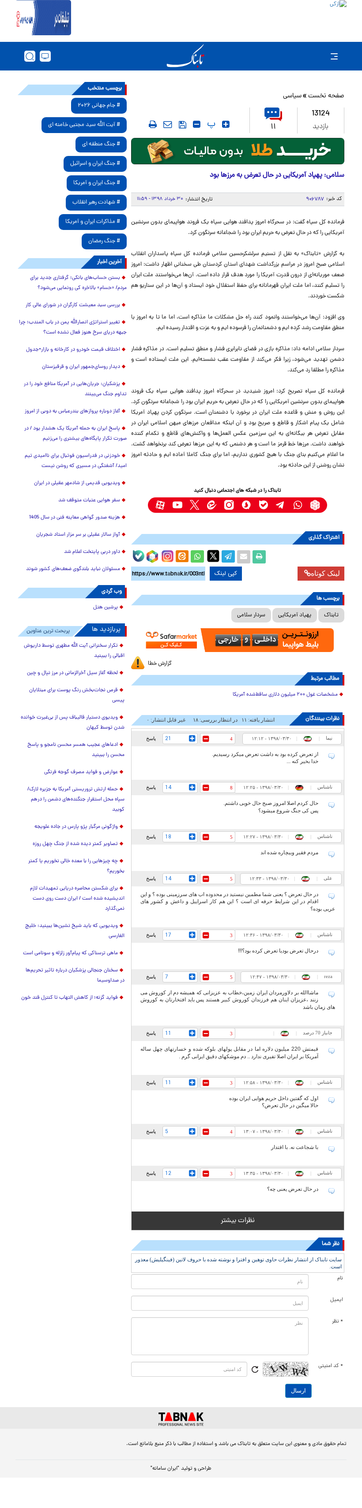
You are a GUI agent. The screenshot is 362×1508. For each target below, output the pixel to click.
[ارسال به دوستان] (243, 556)
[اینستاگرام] (166, 555)
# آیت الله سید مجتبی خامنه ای (84, 125)
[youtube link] (177, 505)
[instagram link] (228, 505)
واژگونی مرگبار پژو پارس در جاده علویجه (76, 827)
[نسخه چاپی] (259, 556)
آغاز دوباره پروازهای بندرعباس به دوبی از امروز (72, 411)
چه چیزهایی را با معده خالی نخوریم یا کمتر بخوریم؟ (76, 866)
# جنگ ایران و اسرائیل (95, 163)
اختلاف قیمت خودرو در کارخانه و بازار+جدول (73, 350)
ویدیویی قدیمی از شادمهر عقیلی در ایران (77, 483)
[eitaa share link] (182, 556)
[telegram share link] (228, 556)
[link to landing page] (185, 56)
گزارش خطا (160, 664)
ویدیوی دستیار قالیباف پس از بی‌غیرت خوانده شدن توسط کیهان (72, 723)
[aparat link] (160, 505)
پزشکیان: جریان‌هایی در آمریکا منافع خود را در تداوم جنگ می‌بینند (75, 389)
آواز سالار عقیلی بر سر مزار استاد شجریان (78, 535)
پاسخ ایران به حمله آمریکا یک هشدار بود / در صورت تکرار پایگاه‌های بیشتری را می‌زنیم (75, 434)
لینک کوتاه (325, 573)
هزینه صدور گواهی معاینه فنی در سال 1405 (74, 518)
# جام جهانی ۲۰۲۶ (99, 105)
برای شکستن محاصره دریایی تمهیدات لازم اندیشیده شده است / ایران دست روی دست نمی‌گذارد (77, 899)
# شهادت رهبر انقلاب (96, 202)
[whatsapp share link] (197, 556)
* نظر (337, 1322)
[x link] (194, 505)
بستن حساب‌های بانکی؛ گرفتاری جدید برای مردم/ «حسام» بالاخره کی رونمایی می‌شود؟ (78, 283)
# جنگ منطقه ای (101, 144)
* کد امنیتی (330, 1366)
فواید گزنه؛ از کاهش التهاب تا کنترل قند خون (69, 998)
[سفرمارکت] (238, 640)
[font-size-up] (226, 124)
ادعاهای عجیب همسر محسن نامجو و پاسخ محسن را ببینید (75, 750)
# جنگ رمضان (104, 241)
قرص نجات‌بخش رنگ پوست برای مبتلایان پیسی (76, 695)
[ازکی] (209, 17)
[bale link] (263, 505)
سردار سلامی (251, 615)
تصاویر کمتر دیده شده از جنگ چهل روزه (75, 844)
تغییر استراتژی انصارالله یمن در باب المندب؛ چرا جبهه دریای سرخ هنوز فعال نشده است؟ (73, 328)
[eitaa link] (211, 505)
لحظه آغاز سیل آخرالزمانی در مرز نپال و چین (72, 673)
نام (340, 1278)
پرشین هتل (105, 607)
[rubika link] (315, 505)
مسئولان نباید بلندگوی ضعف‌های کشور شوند (73, 569)
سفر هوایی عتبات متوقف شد (89, 500)
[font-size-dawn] (197, 124)
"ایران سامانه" (165, 1469)
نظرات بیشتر (238, 1220)
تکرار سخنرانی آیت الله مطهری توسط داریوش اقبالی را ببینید (74, 651)
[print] (153, 124)
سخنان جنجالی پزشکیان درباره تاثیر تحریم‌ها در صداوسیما (75, 976)
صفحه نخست (326, 96)
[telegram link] (280, 505)
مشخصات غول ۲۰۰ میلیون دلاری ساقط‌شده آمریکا (285, 695)
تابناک (331, 615)
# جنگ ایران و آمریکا (96, 183)
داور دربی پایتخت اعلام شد (92, 552)
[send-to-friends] (167, 124)
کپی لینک (226, 573)
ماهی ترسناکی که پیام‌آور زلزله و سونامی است (70, 953)
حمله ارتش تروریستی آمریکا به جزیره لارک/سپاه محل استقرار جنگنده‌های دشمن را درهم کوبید (75, 799)
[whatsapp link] (297, 505)
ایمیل (336, 1300)
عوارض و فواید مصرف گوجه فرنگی (81, 772)
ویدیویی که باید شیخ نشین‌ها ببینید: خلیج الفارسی (74, 931)
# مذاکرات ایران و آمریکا (92, 222)
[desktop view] (45, 56)
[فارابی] (237, 151)
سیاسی (292, 96)
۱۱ (273, 127)
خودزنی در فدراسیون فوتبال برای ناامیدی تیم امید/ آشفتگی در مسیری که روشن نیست (76, 461)
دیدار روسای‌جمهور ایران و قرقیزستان (81, 367)
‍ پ (210, 124)
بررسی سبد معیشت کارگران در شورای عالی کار (73, 305)
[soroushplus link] (246, 505)
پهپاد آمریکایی (294, 615)
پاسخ (151, 738)
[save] (183, 124)
